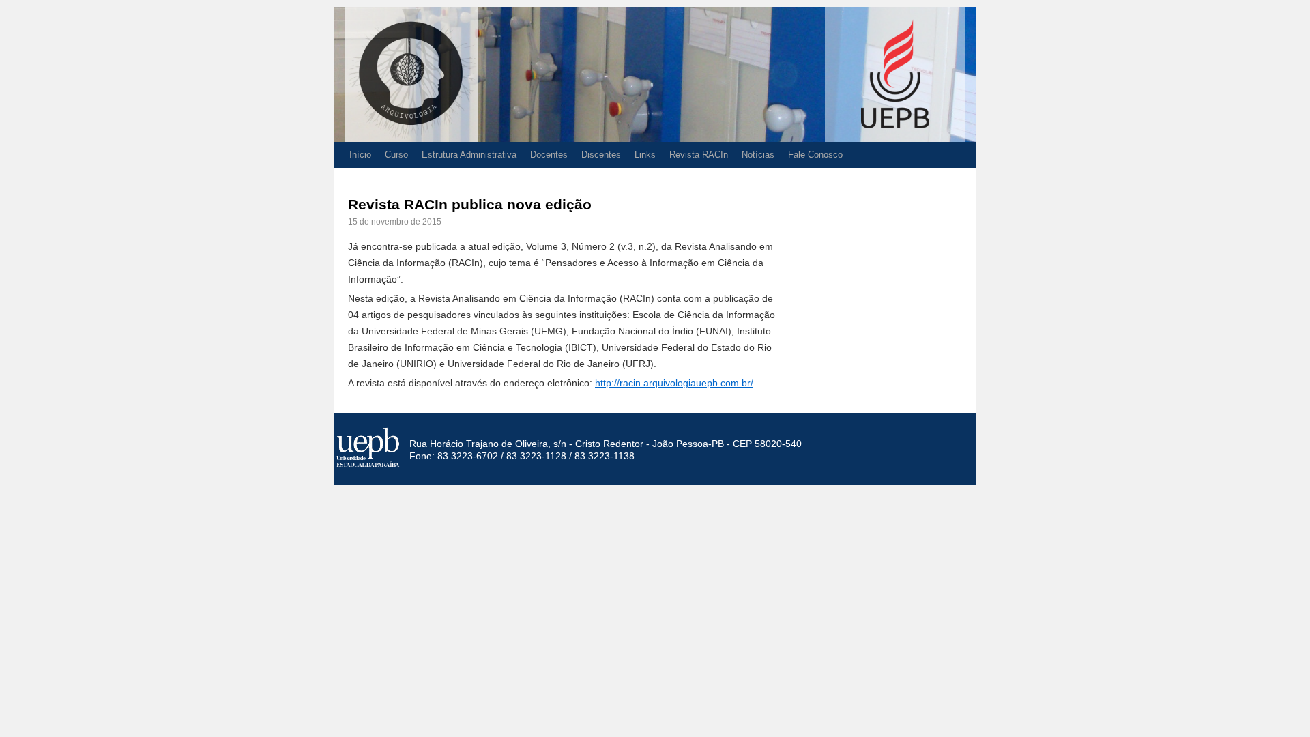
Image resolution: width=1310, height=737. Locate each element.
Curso (396, 154)
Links (645, 154)
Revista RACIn (698, 154)
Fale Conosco (815, 154)
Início (360, 154)
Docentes (549, 154)
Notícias (758, 154)
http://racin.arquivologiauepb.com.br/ (674, 382)
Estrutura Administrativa (469, 154)
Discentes (601, 154)
